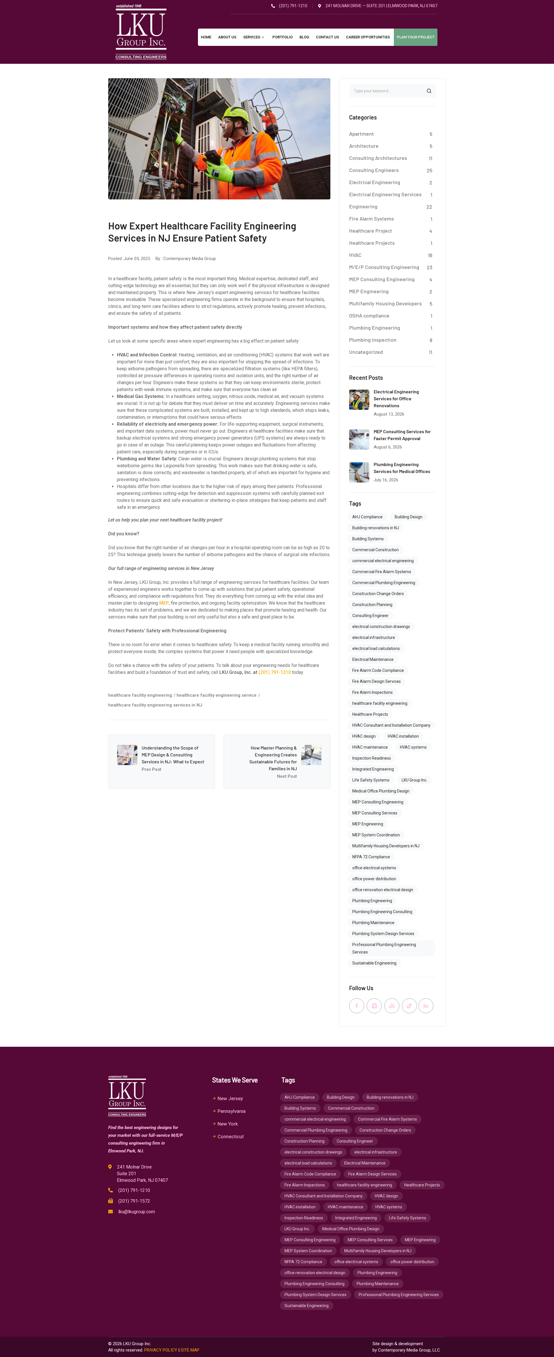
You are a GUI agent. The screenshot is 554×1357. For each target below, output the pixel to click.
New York (228, 1124)
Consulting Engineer (370, 615)
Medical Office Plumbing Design (380, 791)
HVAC (355, 255)
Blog (304, 37)
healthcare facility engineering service (217, 695)
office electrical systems (374, 868)
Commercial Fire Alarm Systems (381, 571)
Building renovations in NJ (375, 528)
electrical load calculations (376, 648)
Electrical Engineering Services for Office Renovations (396, 398)
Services (251, 37)
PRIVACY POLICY (160, 1350)
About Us (227, 37)
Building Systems (368, 539)
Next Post (287, 776)
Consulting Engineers (374, 170)
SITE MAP (190, 1350)
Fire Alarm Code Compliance (378, 670)
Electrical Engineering (374, 182)
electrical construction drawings (381, 626)
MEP (164, 603)
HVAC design (364, 736)
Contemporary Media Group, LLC (409, 1350)
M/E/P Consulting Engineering (384, 267)
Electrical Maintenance (373, 659)
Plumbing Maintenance (373, 922)
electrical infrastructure (373, 637)
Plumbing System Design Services (383, 933)
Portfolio (282, 37)
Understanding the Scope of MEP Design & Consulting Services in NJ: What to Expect (173, 754)
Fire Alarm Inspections (372, 692)
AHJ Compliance (367, 517)
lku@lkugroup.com (136, 1211)
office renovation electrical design (382, 889)
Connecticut (231, 1136)
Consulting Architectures (378, 158)
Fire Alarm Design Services (376, 681)
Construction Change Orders (378, 593)
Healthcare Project (370, 230)
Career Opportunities (368, 37)
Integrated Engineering (373, 769)
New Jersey (230, 1098)
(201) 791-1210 (275, 672)
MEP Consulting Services (374, 813)
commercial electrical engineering (383, 560)
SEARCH (429, 91)
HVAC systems (413, 747)
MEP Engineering (369, 291)
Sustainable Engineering (374, 963)
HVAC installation (403, 736)
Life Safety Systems (371, 780)
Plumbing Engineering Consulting (382, 911)
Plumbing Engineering (374, 327)
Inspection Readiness (371, 758)
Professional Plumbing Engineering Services (384, 948)
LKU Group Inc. (414, 780)
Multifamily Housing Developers (385, 303)
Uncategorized (366, 352)
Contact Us (327, 37)
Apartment (361, 133)
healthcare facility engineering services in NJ (155, 705)
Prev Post (151, 769)
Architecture (364, 146)
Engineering (363, 206)
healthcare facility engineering (140, 695)
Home (206, 37)
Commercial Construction (375, 549)
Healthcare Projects (372, 243)
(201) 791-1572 (134, 1201)
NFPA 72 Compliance (371, 857)
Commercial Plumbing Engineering (383, 582)
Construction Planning (372, 604)
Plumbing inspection (372, 340)
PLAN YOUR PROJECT (416, 37)
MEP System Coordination (376, 835)
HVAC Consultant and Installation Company (391, 725)
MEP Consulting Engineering (382, 279)
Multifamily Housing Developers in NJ (386, 846)
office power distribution (374, 878)
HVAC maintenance (370, 747)
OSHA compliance (369, 315)
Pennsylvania (232, 1111)
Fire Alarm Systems (371, 218)
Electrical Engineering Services (385, 194)
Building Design (408, 517)
